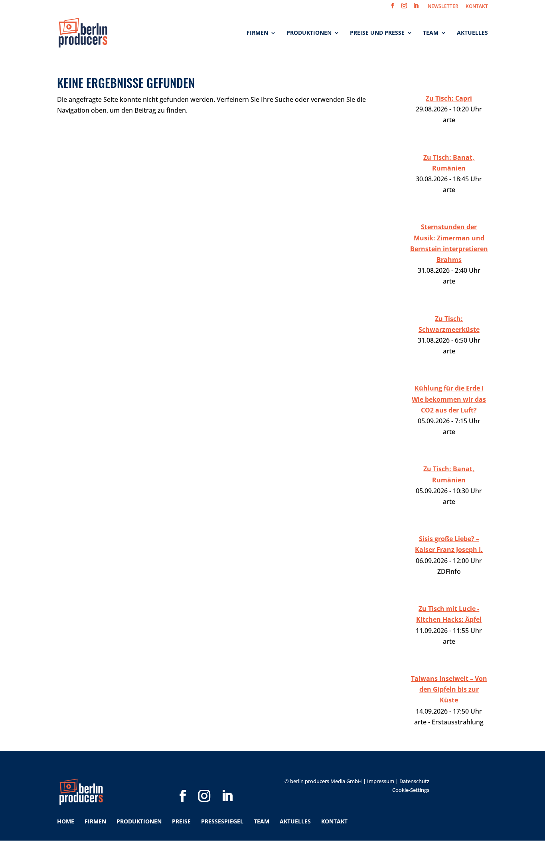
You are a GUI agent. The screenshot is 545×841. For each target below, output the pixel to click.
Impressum (380, 781)
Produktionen (309, 33)
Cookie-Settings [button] (410, 789)
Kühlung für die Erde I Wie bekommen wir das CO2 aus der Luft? (449, 399)
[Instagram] (204, 783)
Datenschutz (414, 781)
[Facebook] (182, 783)
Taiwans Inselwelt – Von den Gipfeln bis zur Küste (449, 689)
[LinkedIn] (227, 783)
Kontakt (334, 821)
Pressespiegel (222, 821)
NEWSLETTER (443, 7)
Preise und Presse (377, 33)
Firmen (257, 33)
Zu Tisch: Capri (449, 98)
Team (430, 33)
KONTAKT (477, 7)
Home (65, 821)
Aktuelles (472, 33)
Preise (181, 821)
